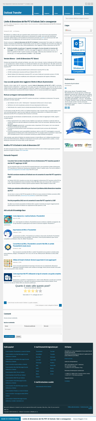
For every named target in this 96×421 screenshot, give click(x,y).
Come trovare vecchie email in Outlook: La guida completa (22, 302)
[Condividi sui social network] (86, 4)
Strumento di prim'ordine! (72, 83)
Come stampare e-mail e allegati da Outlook (47, 305)
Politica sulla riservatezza (73, 406)
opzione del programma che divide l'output (18, 169)
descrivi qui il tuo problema (28, 195)
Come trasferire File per (15, 372)
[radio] (25, 291)
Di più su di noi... (69, 358)
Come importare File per (16, 375)
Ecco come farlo (24, 150)
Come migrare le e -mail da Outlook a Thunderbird (29, 216)
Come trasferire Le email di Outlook (18, 351)
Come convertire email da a (16, 364)
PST (43, 37)
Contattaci (67, 381)
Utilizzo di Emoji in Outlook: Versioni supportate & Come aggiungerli (34, 260)
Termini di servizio (84, 406)
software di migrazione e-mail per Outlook (18, 24)
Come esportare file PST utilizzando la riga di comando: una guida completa (37, 274)
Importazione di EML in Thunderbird (24, 230)
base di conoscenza (33, 24)
